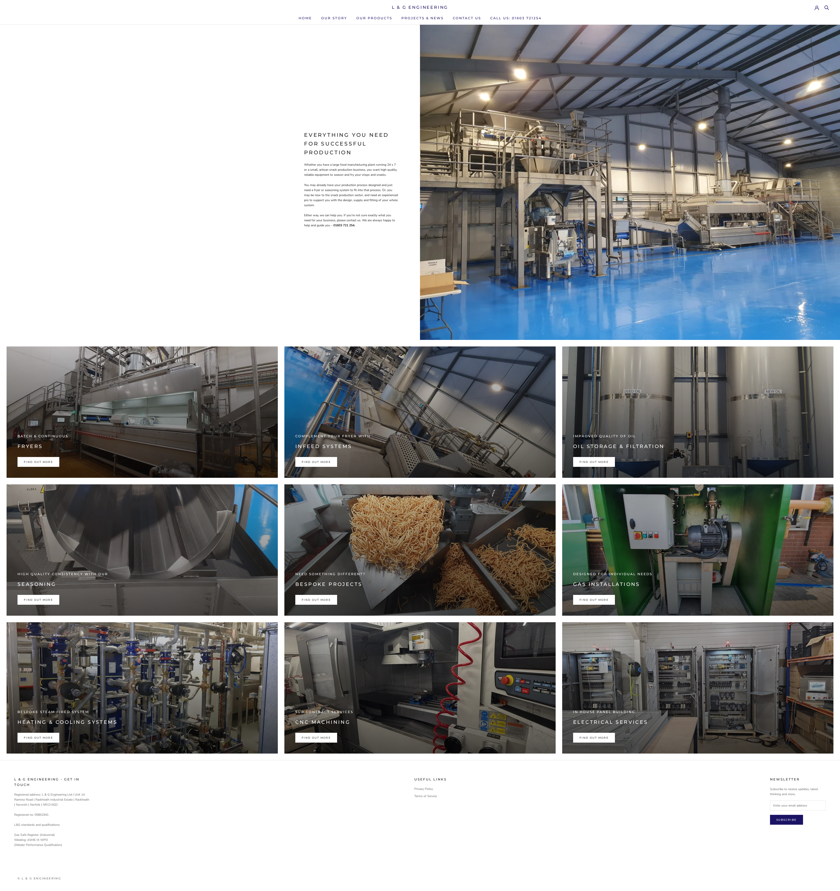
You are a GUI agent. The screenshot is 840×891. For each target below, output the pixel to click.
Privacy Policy (423, 789)
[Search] (826, 7)
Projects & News (422, 18)
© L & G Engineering (39, 878)
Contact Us (467, 18)
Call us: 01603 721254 (516, 18)
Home (305, 18)
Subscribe (786, 819)
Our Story (334, 18)
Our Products (374, 18)
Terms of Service (425, 796)
